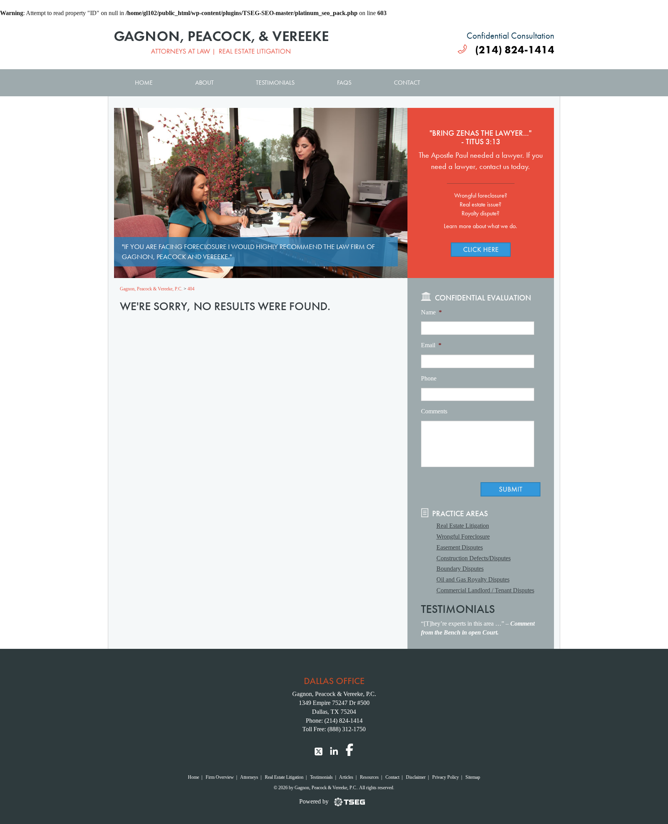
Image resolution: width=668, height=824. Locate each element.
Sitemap (472, 777)
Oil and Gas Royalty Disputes (473, 579)
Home (144, 82)
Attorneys (249, 777)
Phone (428, 378)
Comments (434, 411)
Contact (407, 82)
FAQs (344, 82)
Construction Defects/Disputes (473, 558)
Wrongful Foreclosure (463, 536)
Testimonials (275, 82)
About (204, 82)
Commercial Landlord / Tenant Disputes (485, 590)
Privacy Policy (445, 777)
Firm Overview (220, 777)
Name (431, 312)
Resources (369, 777)
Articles (346, 777)
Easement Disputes (459, 547)
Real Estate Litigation (462, 525)
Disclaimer (416, 777)
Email (431, 345)
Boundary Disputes (460, 568)
